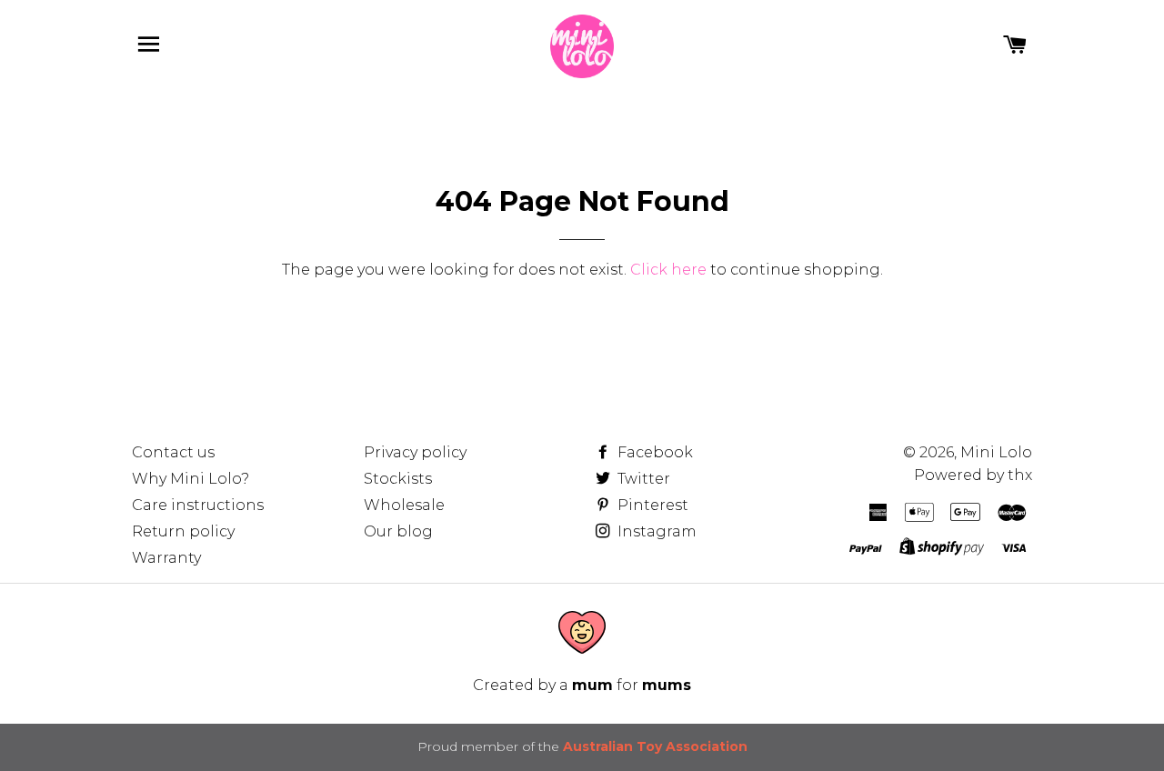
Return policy (183, 531)
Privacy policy (415, 452)
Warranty (166, 557)
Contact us (173, 452)
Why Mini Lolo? (190, 478)
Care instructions (198, 505)
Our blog (398, 531)
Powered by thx (973, 475)
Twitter (642, 478)
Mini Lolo (996, 452)
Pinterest (651, 505)
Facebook (653, 452)
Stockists (398, 478)
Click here (668, 269)
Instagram (655, 531)
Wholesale (404, 505)
